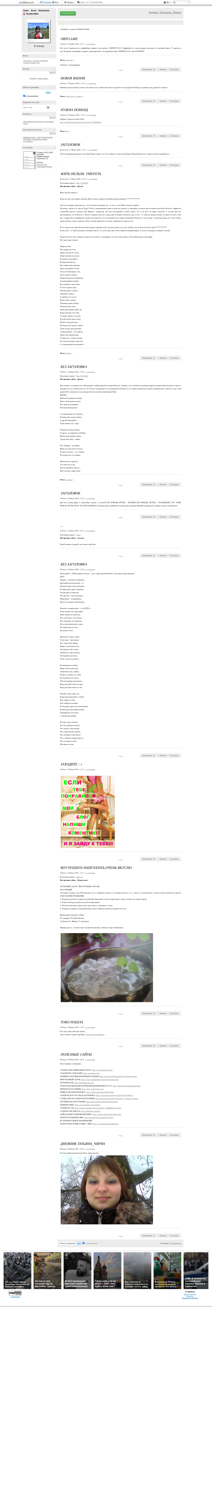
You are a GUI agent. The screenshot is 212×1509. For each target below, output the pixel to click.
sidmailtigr (27, 139)
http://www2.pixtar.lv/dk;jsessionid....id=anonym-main (116, 1098)
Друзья (33, 10)
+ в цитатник (90, 44)
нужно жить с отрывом (31, 61)
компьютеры (32, 122)
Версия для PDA (190, 1294)
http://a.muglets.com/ (91, 1073)
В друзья (40, 46)
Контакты (190, 1296)
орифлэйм (44, 61)
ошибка (33, 63)
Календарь (176, 1243)
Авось (82, 2)
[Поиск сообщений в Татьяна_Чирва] (48, 92)
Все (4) (52, 72)
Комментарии (44, 10)
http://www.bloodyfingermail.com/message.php (118, 1076)
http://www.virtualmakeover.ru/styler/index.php (99, 1079)
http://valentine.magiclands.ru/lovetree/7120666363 (80, 122)
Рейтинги (70, 2)
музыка (41, 122)
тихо (78, 535)
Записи (26, 10)
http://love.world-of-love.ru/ (93, 1089)
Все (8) (52, 133)
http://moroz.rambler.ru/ (95, 1034)
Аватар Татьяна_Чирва (38, 31)
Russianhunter (47, 137)
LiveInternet (27, 2)
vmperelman (37, 139)
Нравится (163, 69)
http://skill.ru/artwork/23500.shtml (100, 1092)
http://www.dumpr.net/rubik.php (105, 1124)
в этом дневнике (31, 96)
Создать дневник (68, 13)
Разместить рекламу (190, 1298)
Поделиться (174, 69)
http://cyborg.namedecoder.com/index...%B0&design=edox (98, 1108)
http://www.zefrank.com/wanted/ (87, 1105)
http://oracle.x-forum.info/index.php (107, 1114)
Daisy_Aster (36, 137)
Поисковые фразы (44, 167)
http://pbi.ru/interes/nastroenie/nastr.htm (102, 1102)
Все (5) (52, 117)
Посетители (42, 165)
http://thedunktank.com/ (84, 1083)
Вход (57, 2)
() (154, 69)
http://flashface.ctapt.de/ (91, 1111)
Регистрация (46, 2)
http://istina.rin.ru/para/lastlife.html (126, 1086)
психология (49, 122)
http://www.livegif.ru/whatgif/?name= (99, 1117)
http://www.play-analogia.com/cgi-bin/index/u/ (114, 1095)
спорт (25, 124)
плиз (38, 63)
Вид (169, 3)
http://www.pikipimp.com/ (102, 1070)
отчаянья (26, 63)
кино (25, 122)
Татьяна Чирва (24, 14)
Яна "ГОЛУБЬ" (82, 183)
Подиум (79, 877)
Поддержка (165, 2)
